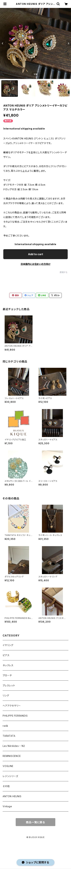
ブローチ (7, 675)
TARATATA (9, 735)
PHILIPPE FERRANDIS (15, 715)
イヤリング (8, 645)
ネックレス (8, 665)
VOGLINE (8, 766)
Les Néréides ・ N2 (14, 745)
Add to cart (35, 254)
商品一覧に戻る (35, 822)
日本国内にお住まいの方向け (35, 264)
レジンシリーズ (10, 776)
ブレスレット (9, 685)
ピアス (6, 655)
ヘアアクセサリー (12, 705)
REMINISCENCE (12, 756)
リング (6, 695)
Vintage (7, 806)
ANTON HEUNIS (12, 796)
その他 (6, 786)
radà (5, 725)
